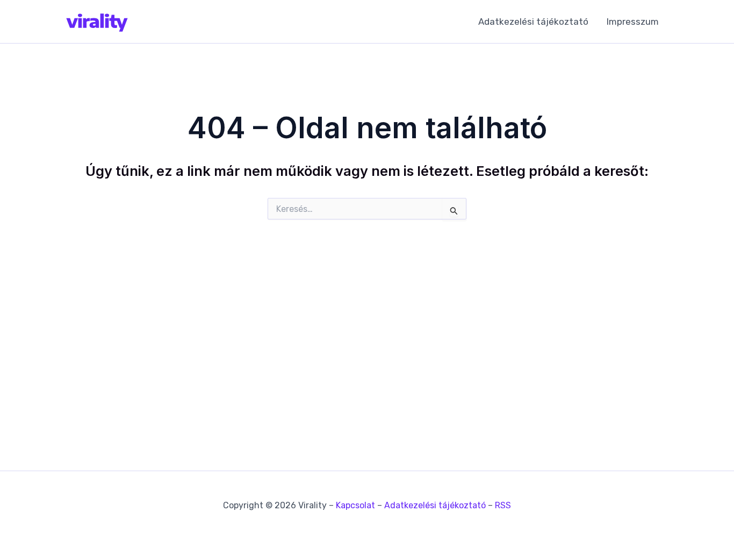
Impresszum (633, 21)
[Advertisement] (367, 331)
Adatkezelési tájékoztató (533, 21)
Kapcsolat (355, 505)
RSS (503, 505)
